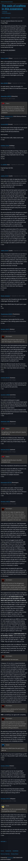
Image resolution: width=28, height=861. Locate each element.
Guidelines (15, 851)
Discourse (10, 857)
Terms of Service (5, 854)
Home (2, 851)
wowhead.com (9, 116)
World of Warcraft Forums (7, 1)
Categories (8, 851)
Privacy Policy (14, 854)
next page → (4, 841)
